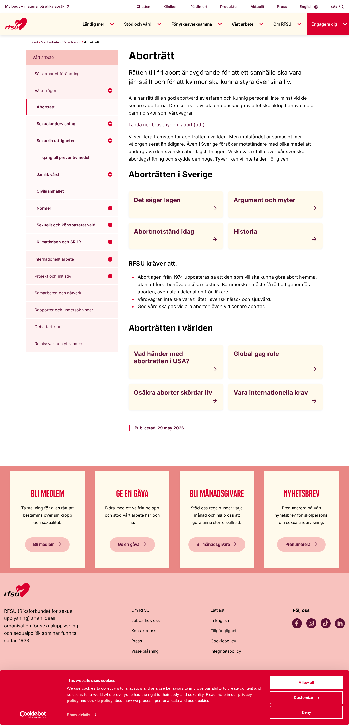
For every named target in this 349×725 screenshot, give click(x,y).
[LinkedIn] (340, 623)
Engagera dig (324, 24)
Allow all (306, 682)
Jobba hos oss (145, 620)
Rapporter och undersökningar (63, 309)
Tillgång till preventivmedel (63, 157)
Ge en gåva (128, 544)
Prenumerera (297, 544)
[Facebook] (297, 623)
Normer (44, 208)
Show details (78, 714)
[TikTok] (325, 623)
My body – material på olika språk (35, 6)
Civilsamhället (50, 191)
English (306, 6)
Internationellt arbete (54, 259)
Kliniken (170, 6)
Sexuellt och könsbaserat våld (66, 225)
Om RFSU (282, 24)
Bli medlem (43, 544)
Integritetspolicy (226, 651)
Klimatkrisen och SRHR (59, 241)
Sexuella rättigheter (56, 140)
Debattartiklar (47, 326)
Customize (303, 697)
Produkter (229, 6)
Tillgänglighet (223, 630)
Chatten (143, 6)
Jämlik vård (48, 174)
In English (220, 620)
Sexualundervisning (56, 123)
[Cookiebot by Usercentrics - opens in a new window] (33, 715)
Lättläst (217, 610)
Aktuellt (257, 6)
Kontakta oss (143, 630)
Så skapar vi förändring (57, 73)
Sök (334, 7)
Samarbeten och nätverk (58, 293)
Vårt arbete (242, 24)
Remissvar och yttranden (58, 343)
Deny (306, 712)
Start (34, 42)
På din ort (198, 6)
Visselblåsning (145, 651)
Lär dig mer (93, 24)
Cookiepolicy (223, 640)
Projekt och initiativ (52, 276)
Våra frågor (71, 42)
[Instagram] (311, 623)
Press (282, 6)
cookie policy (100, 700)
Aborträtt (46, 106)
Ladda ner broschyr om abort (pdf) (167, 124)
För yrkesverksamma (191, 24)
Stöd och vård (138, 24)
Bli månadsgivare (213, 544)
